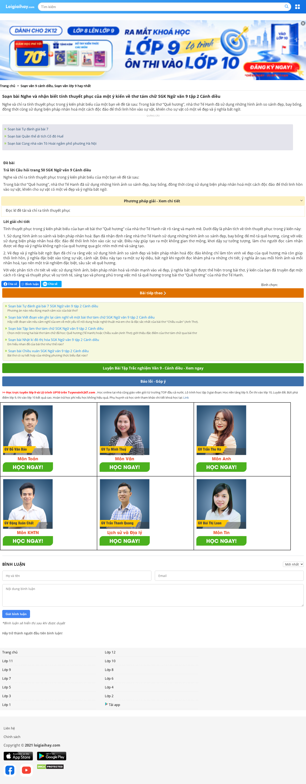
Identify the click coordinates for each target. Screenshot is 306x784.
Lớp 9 (6, 669)
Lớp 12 (110, 652)
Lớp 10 (110, 661)
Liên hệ (9, 728)
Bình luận (32, 284)
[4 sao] (297, 284)
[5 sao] (303, 284)
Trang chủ (9, 652)
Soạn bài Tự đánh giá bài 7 (27, 129)
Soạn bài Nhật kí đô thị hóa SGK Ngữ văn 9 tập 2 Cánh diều (53, 339)
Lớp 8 (109, 669)
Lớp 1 (6, 704)
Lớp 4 (109, 687)
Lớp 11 (7, 661)
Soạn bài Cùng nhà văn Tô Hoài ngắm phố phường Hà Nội (52, 143)
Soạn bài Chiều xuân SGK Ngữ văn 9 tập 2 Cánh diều (48, 351)
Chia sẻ (12, 284)
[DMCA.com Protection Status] (50, 770)
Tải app (114, 704)
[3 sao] (292, 284)
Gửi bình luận (16, 614)
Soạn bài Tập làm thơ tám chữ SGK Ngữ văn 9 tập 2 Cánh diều (55, 328)
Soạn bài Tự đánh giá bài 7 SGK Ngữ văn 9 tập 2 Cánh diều (53, 306)
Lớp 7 (6, 678)
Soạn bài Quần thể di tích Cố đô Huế (35, 136)
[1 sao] (281, 284)
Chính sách (12, 736)
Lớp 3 (6, 696)
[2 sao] (286, 284)
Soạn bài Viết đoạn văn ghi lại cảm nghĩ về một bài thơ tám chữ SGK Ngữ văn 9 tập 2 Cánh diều (81, 317)
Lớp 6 (109, 678)
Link (186, 397)
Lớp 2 (109, 696)
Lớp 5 (6, 687)
